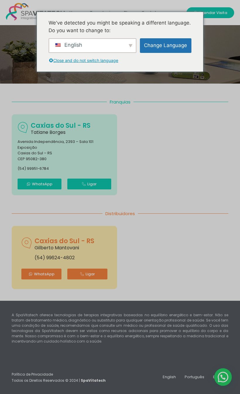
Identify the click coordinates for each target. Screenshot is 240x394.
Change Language (165, 45)
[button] (223, 377)
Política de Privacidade (32, 374)
